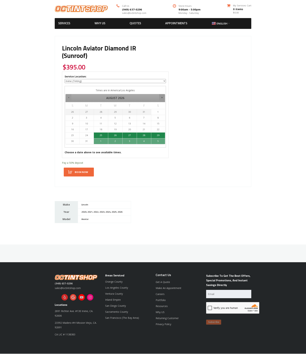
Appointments (176, 23)
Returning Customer (167, 318)
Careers (160, 294)
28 (144, 135)
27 (129, 135)
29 (158, 135)
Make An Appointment (168, 288)
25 (101, 135)
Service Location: (75, 76)
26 (115, 135)
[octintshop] (81, 8)
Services (64, 23)
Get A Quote (163, 282)
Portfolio (161, 300)
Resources (162, 306)
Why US (100, 23)
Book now (81, 172)
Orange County (114, 281)
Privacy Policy (163, 324)
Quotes (135, 23)
